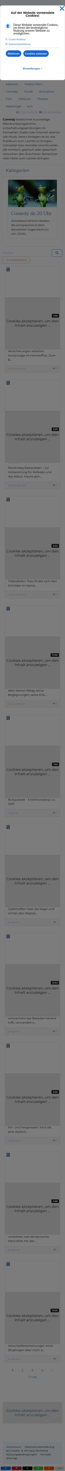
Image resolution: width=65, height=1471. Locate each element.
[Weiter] (52, 1370)
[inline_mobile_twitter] (27, 1468)
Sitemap (11, 1458)
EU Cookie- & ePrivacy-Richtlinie (27, 1450)
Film (9, 99)
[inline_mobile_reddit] (49, 1468)
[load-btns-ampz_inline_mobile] (59, 1468)
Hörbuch (24, 99)
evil (29, 106)
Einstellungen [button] (32, 68)
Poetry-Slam (33, 84)
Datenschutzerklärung (39, 1447)
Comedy (12, 91)
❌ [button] (61, 8)
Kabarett (12, 84)
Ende (32, 1377)
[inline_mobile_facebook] (6, 1468)
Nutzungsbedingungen (21, 1454)
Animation (46, 91)
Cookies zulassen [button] (36, 53)
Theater (42, 99)
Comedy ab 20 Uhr (31, 213)
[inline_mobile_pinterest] (17, 1468)
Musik (28, 91)
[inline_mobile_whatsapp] (38, 1468)
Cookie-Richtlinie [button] (17, 39)
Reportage (13, 106)
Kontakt (46, 1454)
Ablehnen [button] (14, 53)
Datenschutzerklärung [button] (19, 44)
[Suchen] (57, 253)
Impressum (13, 1447)
